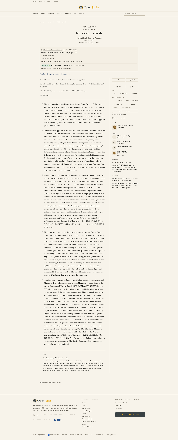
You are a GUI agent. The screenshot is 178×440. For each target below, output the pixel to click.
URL (115, 93)
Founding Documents (89, 421)
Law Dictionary (86, 408)
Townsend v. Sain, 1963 (81, 221)
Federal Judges (87, 411)
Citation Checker (87, 427)
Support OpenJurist (130, 414)
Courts (51, 14)
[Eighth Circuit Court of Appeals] (114, 153)
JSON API (118, 408)
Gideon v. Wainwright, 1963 (73, 335)
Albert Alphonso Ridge (124, 146)
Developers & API (121, 403)
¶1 (42, 104)
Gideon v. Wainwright (54, 61)
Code (43, 14)
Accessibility (53, 435)
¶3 (42, 175)
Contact (64, 435)
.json (50, 382)
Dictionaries (70, 14)
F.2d (58, 22)
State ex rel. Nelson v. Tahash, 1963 (63, 286)
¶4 (42, 232)
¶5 (42, 279)
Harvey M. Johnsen (123, 141)
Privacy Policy (110, 435)
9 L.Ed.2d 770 (57, 224)
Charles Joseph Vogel (124, 136)
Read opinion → (122, 155)
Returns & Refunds (75, 435)
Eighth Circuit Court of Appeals (89, 38)
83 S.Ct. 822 (97, 224)
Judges (59, 14)
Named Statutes (87, 419)
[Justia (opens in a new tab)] (58, 420)
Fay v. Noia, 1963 (74, 224)
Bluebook (134, 93)
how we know (80, 65)
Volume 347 (51, 22)
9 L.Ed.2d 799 (53, 338)
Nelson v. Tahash (59, 329)
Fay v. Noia (78, 61)
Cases (35, 14)
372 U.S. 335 (90, 335)
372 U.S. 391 (86, 224)
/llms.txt (118, 406)
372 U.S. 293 (96, 221)
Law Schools (86, 416)
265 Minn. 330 (83, 286)
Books (81, 14)
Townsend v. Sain (68, 61)
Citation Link (124, 93)
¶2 (42, 130)
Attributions (88, 435)
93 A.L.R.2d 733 (66, 338)
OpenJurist (43, 22)
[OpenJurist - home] (89, 7)
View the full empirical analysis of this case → (55, 74)
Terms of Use (99, 435)
